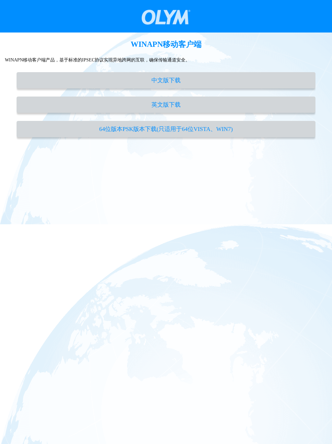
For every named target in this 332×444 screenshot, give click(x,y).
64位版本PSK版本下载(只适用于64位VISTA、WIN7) (166, 129)
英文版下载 (166, 104)
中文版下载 (166, 80)
